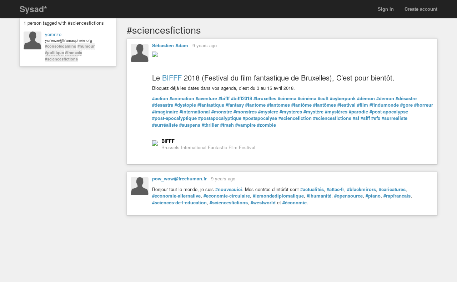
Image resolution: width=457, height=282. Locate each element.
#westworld (263, 202)
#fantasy (235, 105)
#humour (86, 46)
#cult (323, 98)
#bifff (224, 98)
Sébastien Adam (170, 45)
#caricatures (392, 189)
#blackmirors (361, 189)
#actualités (312, 189)
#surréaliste (165, 125)
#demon (385, 98)
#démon (366, 98)
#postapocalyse (260, 118)
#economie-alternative (176, 196)
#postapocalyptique (219, 118)
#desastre (162, 105)
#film (362, 105)
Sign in (386, 8)
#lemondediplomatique (278, 196)
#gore (406, 105)
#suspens (189, 125)
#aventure (206, 98)
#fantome (255, 105)
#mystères (336, 111)
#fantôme (301, 105)
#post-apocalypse (389, 111)
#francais (73, 52)
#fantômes (324, 105)
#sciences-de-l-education (179, 202)
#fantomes (278, 105)
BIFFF (172, 77)
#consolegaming (60, 46)
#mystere (268, 111)
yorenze (53, 34)
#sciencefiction (295, 118)
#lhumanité (319, 196)
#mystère (313, 111)
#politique (54, 52)
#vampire (245, 125)
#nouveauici (228, 189)
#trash (227, 125)
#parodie (358, 111)
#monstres (245, 111)
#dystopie (185, 105)
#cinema (287, 98)
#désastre (406, 98)
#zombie (266, 125)
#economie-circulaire (227, 196)
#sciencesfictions (61, 59)
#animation (182, 98)
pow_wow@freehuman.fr (179, 178)
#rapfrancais (397, 196)
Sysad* (33, 9)
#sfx (375, 118)
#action (160, 98)
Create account (421, 8)
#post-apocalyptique (174, 118)
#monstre (221, 111)
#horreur (423, 105)
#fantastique (210, 105)
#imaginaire (165, 111)
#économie (294, 202)
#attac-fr (335, 189)
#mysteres (291, 111)
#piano (373, 196)
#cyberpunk (343, 98)
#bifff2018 (241, 98)
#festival (346, 105)
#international (195, 111)
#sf (356, 118)
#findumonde (384, 105)
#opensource (348, 196)
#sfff (365, 118)
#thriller (210, 125)
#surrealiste (394, 118)
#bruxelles (264, 98)
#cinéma (307, 98)
